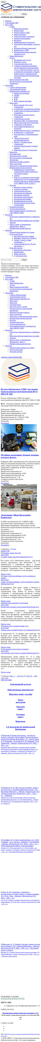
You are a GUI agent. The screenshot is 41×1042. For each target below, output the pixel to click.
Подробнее (5, 423)
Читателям (9, 293)
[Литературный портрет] (23, 999)
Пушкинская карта (17, 322)
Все (6, 678)
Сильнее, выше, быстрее (10, 557)
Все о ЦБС (9, 279)
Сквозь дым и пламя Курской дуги (14, 630)
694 (35, 676)
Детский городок (16, 352)
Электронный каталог (18, 297)
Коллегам (8, 330)
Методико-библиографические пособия (24, 336)
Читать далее (5, 574)
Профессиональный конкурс (20, 344)
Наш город (14, 301)
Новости (8, 275)
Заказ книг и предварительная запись (24, 316)
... (16, 676)
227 (31, 676)
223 (18, 676)
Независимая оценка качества (21, 318)
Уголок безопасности (17, 324)
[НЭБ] (6, 999)
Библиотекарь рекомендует (20, 299)
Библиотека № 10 (7, 584)
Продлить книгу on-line (18, 307)
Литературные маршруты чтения (22, 348)
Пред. (12, 676)
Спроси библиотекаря (18, 295)
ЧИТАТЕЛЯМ (6, 680)
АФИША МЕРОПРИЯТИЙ (11, 357)
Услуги (12, 285)
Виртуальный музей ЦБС (19, 287)
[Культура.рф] (13, 999)
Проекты (8, 346)
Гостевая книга (15, 305)
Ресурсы (13, 320)
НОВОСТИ (5, 551)
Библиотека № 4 (33, 607)
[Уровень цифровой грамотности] (8, 999)
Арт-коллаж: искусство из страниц (14, 653)
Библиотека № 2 (33, 653)
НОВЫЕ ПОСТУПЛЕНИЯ (11, 733)
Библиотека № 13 (26, 557)
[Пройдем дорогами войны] (4, 999)
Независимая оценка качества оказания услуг (21, 1013)
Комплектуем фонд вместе (19, 312)
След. (14, 549)
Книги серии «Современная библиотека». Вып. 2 (20, 341)
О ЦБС (12, 281)
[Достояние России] (15, 999)
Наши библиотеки (16, 283)
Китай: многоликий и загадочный (13, 607)
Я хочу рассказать (16, 350)
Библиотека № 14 (33, 630)
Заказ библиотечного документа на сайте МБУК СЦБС (23, 327)
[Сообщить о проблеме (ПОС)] (2, 999)
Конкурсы (13, 303)
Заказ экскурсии (16, 314)
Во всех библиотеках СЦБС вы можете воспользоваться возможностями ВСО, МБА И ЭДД (19, 391)
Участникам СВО (11, 277)
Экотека (13, 338)
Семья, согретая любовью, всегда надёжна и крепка (20, 582)
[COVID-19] (11, 999)
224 (21, 676)
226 (27, 676)
